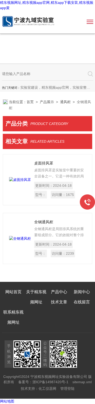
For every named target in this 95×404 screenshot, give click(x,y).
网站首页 (13, 292)
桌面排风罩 (43, 163)
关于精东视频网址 (36, 297)
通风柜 (65, 102)
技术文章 (59, 302)
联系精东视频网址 (13, 317)
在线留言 (82, 302)
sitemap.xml (82, 382)
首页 (30, 102)
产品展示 (47, 102)
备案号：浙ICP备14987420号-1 (43, 382)
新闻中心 (82, 292)
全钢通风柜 (43, 222)
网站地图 (7, 401)
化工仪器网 (47, 389)
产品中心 (59, 292)
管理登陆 (67, 389)
